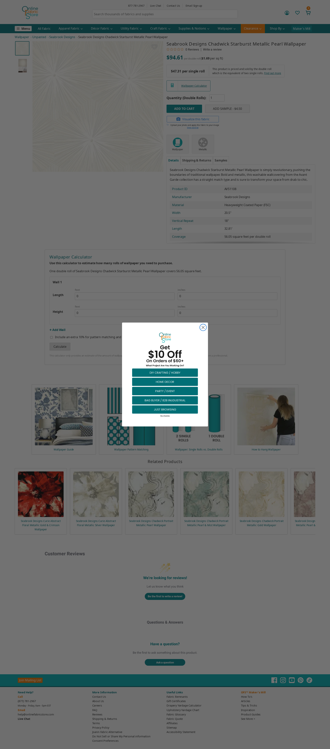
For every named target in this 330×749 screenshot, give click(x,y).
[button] (165, 372)
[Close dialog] (203, 327)
